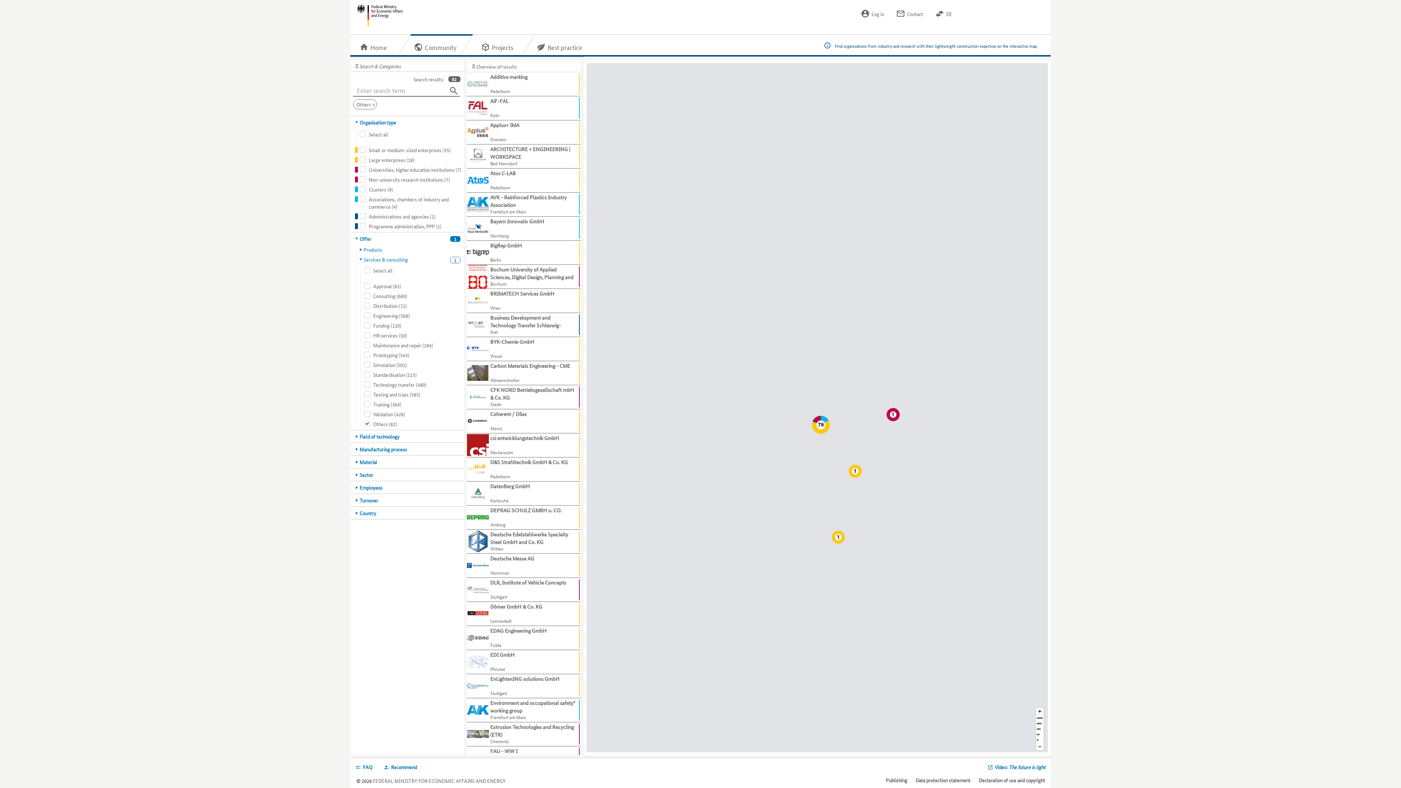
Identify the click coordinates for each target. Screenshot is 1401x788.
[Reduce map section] (1039, 747)
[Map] (817, 407)
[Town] (1039, 723)
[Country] (1039, 734)
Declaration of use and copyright (1012, 780)
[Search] (454, 91)
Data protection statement (943, 780)
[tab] (407, 122)
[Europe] (1039, 740)
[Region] (1039, 729)
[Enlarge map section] (1039, 711)
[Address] (1039, 718)
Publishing (896, 780)
